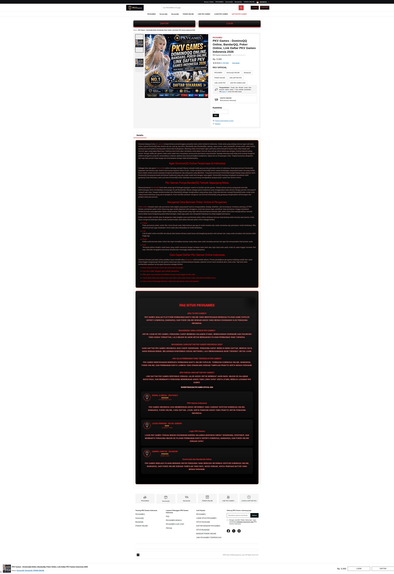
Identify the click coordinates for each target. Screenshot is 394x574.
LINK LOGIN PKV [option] (220, 83)
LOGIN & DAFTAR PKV (249, 501)
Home (135, 30)
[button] (139, 43)
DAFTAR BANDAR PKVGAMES (208, 526)
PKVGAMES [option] (218, 72)
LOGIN (229, 23)
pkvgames (189, 259)
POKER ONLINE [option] (219, 78)
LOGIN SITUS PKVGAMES (206, 518)
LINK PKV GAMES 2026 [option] (238, 83)
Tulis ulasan (236, 63)
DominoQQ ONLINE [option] (233, 72)
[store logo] (135, 8)
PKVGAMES (219, 2)
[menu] (197, 14)
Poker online (143, 207)
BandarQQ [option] (247, 72)
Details (140, 135)
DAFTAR (164, 23)
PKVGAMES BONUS (174, 520)
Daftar (265, 8)
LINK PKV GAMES (228, 501)
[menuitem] (151, 14)
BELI (215, 115)
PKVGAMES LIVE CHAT (175, 524)
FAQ (167, 516)
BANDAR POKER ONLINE (206, 534)
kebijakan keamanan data (245, 522)
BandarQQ (238, 2)
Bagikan (217, 124)
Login (254, 8)
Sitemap (169, 528)
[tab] (139, 135)
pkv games (160, 144)
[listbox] (235, 78)
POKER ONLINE (249, 2)
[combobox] (203, 7)
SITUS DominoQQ (203, 522)
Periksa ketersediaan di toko (224, 121)
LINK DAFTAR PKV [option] (235, 78)
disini (223, 91)
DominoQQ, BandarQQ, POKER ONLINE (30, 570)
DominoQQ (229, 2)
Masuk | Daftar (209, 2)
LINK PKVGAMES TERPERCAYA (208, 537)
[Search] (241, 7)
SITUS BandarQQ (202, 530)
